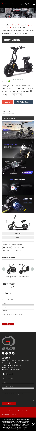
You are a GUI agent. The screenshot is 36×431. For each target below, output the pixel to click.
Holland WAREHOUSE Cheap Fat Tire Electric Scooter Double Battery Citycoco (24, 276)
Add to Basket (25, 102)
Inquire (7, 102)
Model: (5, 111)
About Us (20, 411)
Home (4, 411)
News (28, 411)
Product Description (9, 118)
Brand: (5, 114)
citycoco (5, 244)
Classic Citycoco (17, 244)
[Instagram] (13, 353)
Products (11, 411)
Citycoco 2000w (19, 247)
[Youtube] (10, 353)
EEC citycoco (7, 247)
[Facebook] (3, 353)
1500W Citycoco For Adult (11, 251)
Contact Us (5, 414)
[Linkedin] (6, 353)
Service (14, 414)
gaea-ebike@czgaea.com (14, 365)
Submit (8, 324)
